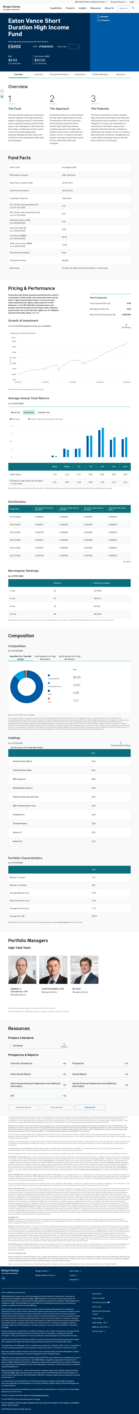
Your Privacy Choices (99, 1302)
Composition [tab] (79, 74)
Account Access (117, 2)
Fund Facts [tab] (38, 74)
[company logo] (11, 8)
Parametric (74, 1280)
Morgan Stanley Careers (45, 1275)
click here (35, 313)
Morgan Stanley (42, 1271)
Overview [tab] (18, 74)
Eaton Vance (74, 1271)
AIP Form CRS (97, 1331)
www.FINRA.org (31, 1305)
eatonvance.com (103, 1248)
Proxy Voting (97, 1318)
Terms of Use (96, 1307)
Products (70, 8)
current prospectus (63, 922)
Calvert (72, 1275)
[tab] (15, 412)
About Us (109, 8)
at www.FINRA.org (36, 1303)
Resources (95, 8)
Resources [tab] (120, 74)
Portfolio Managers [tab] (100, 74)
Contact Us (123, 8)
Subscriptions (97, 1294)
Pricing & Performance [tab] (59, 74)
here (126, 1259)
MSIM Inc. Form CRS (99, 1327)
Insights (82, 8)
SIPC (17, 1373)
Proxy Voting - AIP (99, 1323)
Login (132, 2)
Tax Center (127, 562)
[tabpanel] (69, 113)
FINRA (12, 1373)
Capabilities (56, 8)
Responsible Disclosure (40, 1395)
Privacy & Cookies (98, 1298)
